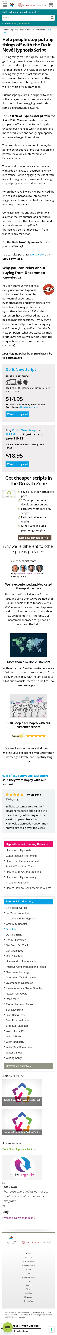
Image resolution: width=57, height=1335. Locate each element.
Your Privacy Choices (25, 1325)
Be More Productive (17, 913)
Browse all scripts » (18, 1066)
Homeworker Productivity (21, 961)
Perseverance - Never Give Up (24, 988)
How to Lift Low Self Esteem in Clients (28, 887)
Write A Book (13, 1036)
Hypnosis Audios (28, 1265)
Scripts (28, 1269)
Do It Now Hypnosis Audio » (18, 1149)
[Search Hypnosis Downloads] (52, 17)
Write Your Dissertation (19, 1047)
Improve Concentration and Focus (26, 966)
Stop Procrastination (18, 1020)
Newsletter (28, 1297)
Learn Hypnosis (28, 1261)
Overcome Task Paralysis (21, 977)
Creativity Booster (16, 923)
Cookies (28, 1293)
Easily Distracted (16, 940)
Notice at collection (16, 1331)
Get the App (28, 1301)
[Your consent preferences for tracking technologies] (51, 1329)
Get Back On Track (17, 945)
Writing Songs (14, 1057)
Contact (28, 1285)
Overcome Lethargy (17, 972)
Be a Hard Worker (16, 907)
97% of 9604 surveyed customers (25, 776)
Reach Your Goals (16, 993)
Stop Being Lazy (15, 1015)
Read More (12, 999)
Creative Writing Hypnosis (21, 918)
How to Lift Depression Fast (22, 861)
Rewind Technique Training (21, 866)
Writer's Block (14, 1052)
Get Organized (14, 950)
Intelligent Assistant (21, 23)
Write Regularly (15, 1041)
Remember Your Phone (19, 1004)
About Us (28, 1258)
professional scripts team (27, 573)
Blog (28, 1273)
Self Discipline (14, 1009)
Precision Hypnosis (17, 882)
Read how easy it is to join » (34, 537)
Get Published (14, 956)
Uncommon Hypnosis (18, 850)
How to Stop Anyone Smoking (23, 871)
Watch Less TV (15, 1031)
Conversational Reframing (21, 855)
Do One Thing (14, 934)
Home (28, 1254)
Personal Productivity (19, 901)
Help (28, 1281)
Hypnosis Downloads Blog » (18, 1217)
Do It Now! (37, 254)
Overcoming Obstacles (19, 982)
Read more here (29, 406)
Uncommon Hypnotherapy (21, 877)
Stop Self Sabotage (17, 1025)
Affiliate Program (28, 1277)
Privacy (29, 1289)
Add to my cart (19, 414)
